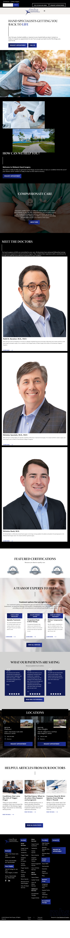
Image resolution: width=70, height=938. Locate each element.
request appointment (18, 45)
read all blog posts (34, 825)
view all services (34, 645)
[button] (44, 10)
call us (32, 45)
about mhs (34, 222)
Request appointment (57, 5)
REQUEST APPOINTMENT (12, 176)
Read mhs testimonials (34, 699)
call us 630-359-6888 (40, 5)
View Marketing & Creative (63, 917)
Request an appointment (57, 850)
